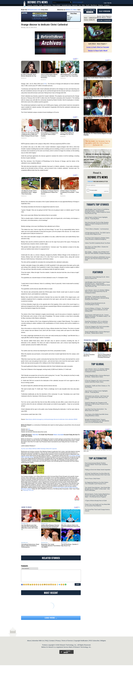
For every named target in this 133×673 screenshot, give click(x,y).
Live (80, 5)
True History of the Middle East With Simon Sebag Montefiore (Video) (96, 415)
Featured (30, 5)
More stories (43, 19)
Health (40, 5)
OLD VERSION (104, 11)
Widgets (103, 640)
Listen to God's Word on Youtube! (97, 47)
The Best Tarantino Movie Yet (89, 355)
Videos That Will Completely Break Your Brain (97, 243)
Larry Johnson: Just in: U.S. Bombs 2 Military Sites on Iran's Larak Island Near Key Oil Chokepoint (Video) (97, 291)
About (29, 640)
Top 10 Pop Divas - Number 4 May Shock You (69, 545)
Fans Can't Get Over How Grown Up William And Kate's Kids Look (98, 450)
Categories (107, 5)
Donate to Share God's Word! (97, 51)
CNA (44, 83)
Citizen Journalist (58, 434)
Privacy (58, 640)
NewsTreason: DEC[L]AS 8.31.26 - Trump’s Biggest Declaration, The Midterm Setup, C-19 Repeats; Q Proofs (97, 316)
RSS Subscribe (94, 640)
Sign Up (109, 2)
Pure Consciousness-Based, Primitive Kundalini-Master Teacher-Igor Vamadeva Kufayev (96, 464)
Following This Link (28, 490)
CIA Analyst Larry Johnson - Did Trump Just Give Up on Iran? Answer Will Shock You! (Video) (97, 397)
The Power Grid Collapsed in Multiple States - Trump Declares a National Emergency (97, 238)
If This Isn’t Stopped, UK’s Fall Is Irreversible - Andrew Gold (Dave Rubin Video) (97, 327)
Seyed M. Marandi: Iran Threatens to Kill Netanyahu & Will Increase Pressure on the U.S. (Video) (96, 404)
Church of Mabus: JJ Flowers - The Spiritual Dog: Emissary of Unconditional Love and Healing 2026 (97, 310)
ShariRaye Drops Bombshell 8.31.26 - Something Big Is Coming (95, 304)
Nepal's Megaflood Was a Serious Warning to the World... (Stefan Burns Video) (97, 332)
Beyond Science (47, 5)
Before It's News (37, 2)
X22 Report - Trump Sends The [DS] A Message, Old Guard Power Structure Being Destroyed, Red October (97, 298)
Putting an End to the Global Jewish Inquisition (97, 469)
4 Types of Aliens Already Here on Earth (96, 500)
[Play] (97, 33)
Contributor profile (36, 19)
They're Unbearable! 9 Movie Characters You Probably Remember (104, 356)
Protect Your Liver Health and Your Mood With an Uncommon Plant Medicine (97, 505)
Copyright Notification (81, 640)
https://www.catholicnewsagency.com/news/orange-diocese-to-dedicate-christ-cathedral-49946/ (51, 419)
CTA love (63, 523)
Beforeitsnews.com (34, 10)
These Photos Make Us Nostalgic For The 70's (67, 133)
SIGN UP (90, 181)
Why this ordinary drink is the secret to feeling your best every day (70, 527)
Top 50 (87, 5)
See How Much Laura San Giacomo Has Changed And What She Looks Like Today (29, 527)
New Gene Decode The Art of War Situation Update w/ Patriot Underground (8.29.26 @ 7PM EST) (97, 224)
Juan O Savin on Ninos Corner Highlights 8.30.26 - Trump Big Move (96, 218)
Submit (98, 195)
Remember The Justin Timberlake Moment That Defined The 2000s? (50, 546)
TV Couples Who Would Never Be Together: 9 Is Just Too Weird (98, 97)
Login (105, 2)
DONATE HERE (90, 12)
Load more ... (51, 618)
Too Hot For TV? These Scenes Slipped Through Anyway (98, 134)
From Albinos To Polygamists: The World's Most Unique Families (49, 134)
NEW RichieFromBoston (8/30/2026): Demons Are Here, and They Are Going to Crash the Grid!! (97, 258)
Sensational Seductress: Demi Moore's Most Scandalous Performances (30, 546)
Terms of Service (67, 640)
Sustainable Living (66, 5)
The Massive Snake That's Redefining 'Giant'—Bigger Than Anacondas (29, 192)
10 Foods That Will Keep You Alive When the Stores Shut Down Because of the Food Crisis (97, 474)
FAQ (46, 640)
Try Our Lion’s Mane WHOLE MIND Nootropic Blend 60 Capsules (39, 448)
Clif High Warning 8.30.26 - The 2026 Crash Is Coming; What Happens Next (97, 233)
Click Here (35, 434)
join (29, 429)
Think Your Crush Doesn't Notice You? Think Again (97, 78)
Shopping (100, 5)
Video (83, 5)
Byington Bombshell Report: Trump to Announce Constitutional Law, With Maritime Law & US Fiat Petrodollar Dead (97, 421)
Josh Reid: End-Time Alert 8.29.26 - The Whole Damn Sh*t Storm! (96, 410)
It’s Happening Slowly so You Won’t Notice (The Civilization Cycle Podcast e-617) (96, 483)
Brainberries (24, 138)
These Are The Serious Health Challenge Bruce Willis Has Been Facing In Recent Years (30, 134)
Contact (51, 640)
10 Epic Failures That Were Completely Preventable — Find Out (69, 192)
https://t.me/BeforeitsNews (92, 162)
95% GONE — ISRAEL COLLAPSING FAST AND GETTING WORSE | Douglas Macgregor (97, 252)
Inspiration (75, 5)
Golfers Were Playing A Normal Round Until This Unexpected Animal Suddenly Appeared (50, 527)
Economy (35, 5)
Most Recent (94, 5)
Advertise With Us (38, 640)
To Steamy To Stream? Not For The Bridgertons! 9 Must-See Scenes (50, 192)
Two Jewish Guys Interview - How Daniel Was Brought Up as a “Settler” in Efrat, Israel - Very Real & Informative (97, 489)
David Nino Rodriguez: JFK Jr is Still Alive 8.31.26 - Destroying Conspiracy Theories (96, 322)
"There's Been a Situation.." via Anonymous (97, 229)
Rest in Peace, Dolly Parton (92, 478)
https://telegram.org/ (105, 157)
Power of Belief (56, 5)
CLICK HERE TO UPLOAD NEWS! (104, 20)
